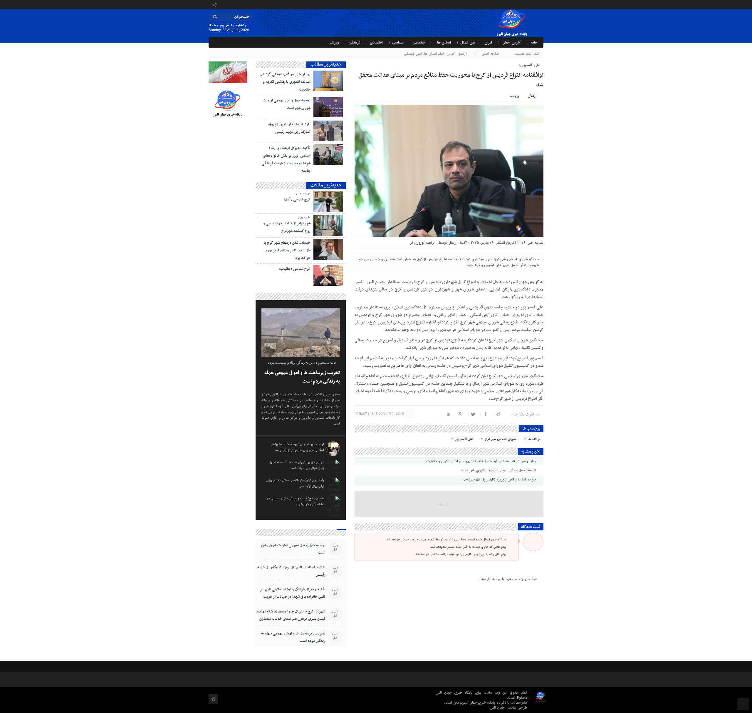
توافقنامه (534, 439)
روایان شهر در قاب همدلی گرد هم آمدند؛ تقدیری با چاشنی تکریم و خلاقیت (481, 461)
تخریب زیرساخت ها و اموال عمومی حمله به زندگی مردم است (302, 377)
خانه (534, 42)
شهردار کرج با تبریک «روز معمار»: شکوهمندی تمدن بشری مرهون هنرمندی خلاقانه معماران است (290, 618)
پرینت (515, 95)
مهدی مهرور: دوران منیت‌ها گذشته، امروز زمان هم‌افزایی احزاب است (296, 465)
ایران (488, 42)
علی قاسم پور (464, 439)
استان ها (444, 42)
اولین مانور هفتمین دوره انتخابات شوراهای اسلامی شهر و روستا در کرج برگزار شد (297, 447)
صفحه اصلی (490, 53)
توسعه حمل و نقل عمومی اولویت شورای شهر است (499, 470)
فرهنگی (354, 42)
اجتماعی (419, 42)
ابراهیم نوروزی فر (422, 243)
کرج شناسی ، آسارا (297, 199)
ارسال (532, 95)
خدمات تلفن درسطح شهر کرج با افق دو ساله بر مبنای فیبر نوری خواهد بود (287, 250)
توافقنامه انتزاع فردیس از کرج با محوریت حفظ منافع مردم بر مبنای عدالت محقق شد (450, 80)
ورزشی (333, 42)
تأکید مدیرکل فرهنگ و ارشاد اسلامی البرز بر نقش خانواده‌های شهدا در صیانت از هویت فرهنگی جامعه (292, 596)
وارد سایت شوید (515, 579)
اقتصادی (376, 42)
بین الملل (467, 42)
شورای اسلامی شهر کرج (500, 439)
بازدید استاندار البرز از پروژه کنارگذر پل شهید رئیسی (499, 479)
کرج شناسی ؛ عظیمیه (294, 269)
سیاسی (397, 42)
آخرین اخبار (512, 42)
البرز (419, 53)
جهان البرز (498, 707)
